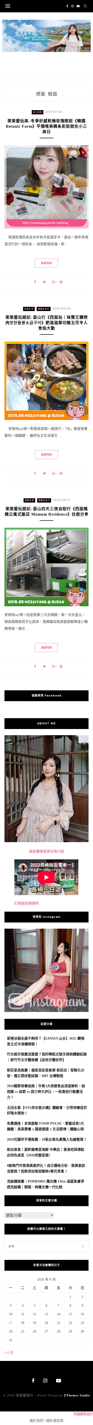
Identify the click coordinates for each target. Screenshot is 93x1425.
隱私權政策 (54, 1421)
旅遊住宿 (29, 500)
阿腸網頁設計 (83, 1414)
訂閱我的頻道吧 (26, 903)
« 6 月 (8, 1353)
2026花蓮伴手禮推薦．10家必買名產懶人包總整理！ (47, 1139)
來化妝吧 (37, 112)
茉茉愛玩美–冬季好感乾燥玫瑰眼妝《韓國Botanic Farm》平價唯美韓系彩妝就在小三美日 (46, 126)
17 (10, 1323)
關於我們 (36, 1421)
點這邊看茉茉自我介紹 (46, 851)
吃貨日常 (28, 309)
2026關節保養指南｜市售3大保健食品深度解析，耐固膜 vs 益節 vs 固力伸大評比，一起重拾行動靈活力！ (46, 1091)
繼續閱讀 (46, 263)
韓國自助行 (43, 309)
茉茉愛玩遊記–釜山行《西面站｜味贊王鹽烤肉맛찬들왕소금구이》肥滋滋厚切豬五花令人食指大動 (46, 322)
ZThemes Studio (77, 1395)
